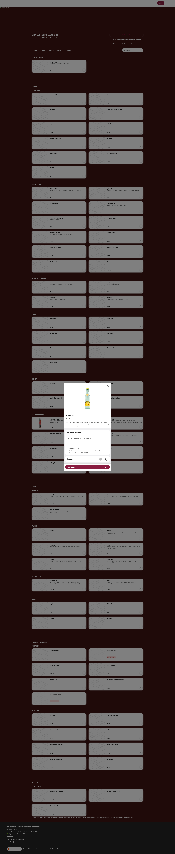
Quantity (70, 459)
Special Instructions (74, 432)
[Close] (108, 386)
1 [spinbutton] (103, 459)
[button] (87, 397)
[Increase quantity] (106, 459)
